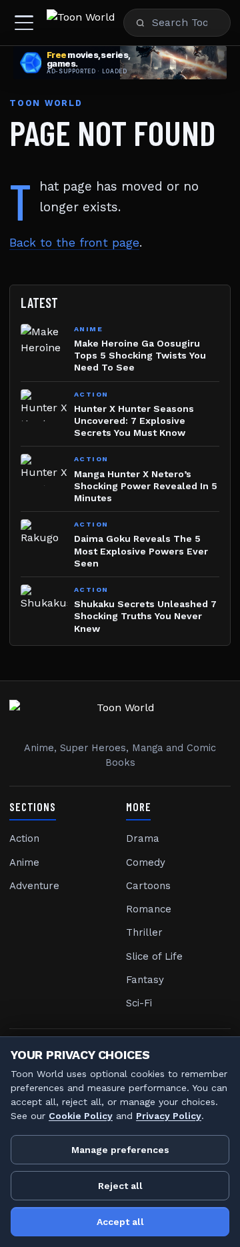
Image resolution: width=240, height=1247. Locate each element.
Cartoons (148, 886)
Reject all (120, 1185)
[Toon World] (81, 22)
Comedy (145, 862)
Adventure (34, 886)
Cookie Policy (81, 1115)
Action (24, 838)
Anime (24, 862)
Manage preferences (120, 1149)
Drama (142, 838)
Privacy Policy (168, 1115)
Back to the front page (74, 242)
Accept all (120, 1221)
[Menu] (24, 22)
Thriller (144, 932)
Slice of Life (154, 956)
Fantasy (145, 980)
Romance (148, 909)
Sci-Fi (139, 1003)
